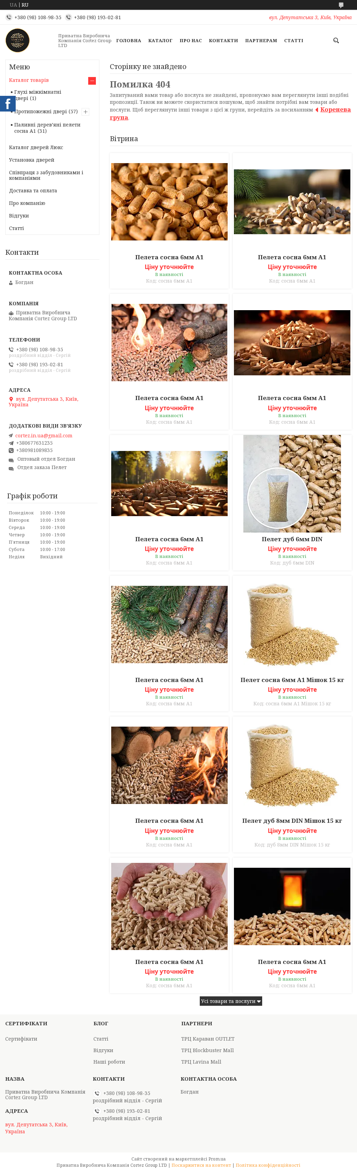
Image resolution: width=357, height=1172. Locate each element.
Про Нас (191, 40)
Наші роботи (109, 1061)
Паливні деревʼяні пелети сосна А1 (47, 127)
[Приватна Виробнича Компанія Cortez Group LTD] (29, 40)
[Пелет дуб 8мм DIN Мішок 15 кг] (292, 765)
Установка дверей (31, 159)
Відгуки (19, 215)
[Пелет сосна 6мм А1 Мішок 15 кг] (292, 624)
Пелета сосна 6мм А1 (169, 257)
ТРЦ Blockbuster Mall (207, 1050)
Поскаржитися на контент (201, 1165)
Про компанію (27, 203)
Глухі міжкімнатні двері (37, 95)
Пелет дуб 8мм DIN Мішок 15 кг (292, 821)
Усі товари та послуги (228, 1001)
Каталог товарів (29, 80)
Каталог (160, 40)
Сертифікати (21, 1038)
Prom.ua (217, 1159)
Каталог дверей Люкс (36, 147)
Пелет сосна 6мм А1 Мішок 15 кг (292, 680)
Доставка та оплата (33, 190)
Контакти (223, 40)
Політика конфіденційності (268, 1165)
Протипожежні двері (40, 111)
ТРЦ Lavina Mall (201, 1061)
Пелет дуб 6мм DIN (292, 539)
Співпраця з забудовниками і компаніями (46, 175)
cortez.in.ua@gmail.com (44, 435)
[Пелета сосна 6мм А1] (169, 202)
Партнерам (261, 40)
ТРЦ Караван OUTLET (208, 1038)
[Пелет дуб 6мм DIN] (292, 484)
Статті (293, 40)
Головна (128, 40)
